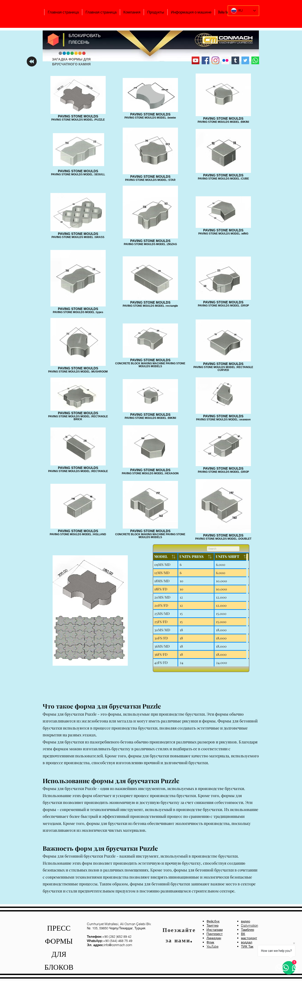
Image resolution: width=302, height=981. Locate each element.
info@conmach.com (109, 945)
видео (245, 921)
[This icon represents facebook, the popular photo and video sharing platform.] (205, 60)
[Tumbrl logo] (235, 60)
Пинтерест (214, 934)
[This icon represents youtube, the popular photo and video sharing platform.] (195, 60)
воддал (246, 942)
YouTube (212, 946)
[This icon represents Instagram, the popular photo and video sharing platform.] (215, 60)
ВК (243, 934)
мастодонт (249, 938)
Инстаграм (214, 930)
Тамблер (247, 930)
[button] (132, 12)
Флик (210, 942)
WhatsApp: (95, 941)
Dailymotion (249, 925)
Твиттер (212, 925)
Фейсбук (213, 921)
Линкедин (213, 938)
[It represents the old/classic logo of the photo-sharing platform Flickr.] (225, 60)
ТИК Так (247, 946)
